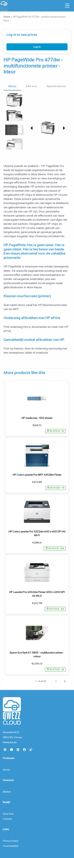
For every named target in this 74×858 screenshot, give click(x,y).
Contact (7, 818)
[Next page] (64, 681)
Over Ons (8, 813)
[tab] (12, 86)
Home (7, 17)
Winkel (7, 791)
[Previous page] (56, 681)
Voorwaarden (10, 845)
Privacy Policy (10, 840)
